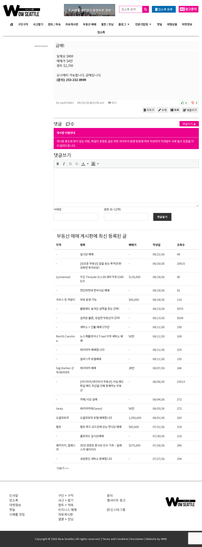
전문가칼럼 (141, 24)
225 (179, 349)
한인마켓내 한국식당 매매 (94, 290)
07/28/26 (159, 445)
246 (179, 368)
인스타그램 (117, 509)
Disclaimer (137, 539)
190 (179, 327)
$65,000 (134, 299)
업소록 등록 (165, 9)
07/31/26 (159, 427)
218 (179, 436)
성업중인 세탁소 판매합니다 (96, 458)
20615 (181, 263)
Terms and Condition (115, 539)
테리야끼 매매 (88, 368)
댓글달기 (162, 217)
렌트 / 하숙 (54, 24)
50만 (131, 336)
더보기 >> (63, 468)
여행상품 (172, 24)
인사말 (13, 495)
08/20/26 (159, 263)
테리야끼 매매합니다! (92, 349)
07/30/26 (159, 436)
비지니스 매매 (67, 509)
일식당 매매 (87, 254)
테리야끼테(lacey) (91, 408)
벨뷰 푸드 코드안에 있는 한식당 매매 (101, 427)
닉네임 (57, 209)
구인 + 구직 (66, 495)
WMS (164, 539)
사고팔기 (38, 24)
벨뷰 (58, 427)
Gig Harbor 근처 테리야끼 (65, 370)
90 (178, 277)
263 (179, 417)
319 (179, 427)
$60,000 (134, 427)
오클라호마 (62, 417)
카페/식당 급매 (88, 399)
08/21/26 (159, 254)
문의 (110, 495)
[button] (57, 163)
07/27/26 (159, 458)
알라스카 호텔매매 (90, 359)
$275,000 (134, 445)
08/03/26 (159, 408)
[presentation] (57, 163)
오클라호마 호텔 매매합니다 (96, 417)
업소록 (101, 32)
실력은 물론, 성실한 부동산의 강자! (100, 318)
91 (178, 290)
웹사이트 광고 (116, 500)
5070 (180, 308)
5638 (180, 318)
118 (179, 299)
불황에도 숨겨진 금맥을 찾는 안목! (99, 308)
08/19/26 (159, 277)
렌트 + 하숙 (66, 504)
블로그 (122, 24)
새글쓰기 (191, 110)
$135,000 (134, 277)
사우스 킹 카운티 (65, 299)
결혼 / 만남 (107, 24)
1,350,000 (135, 417)
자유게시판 (71, 24)
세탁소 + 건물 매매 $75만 (94, 327)
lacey (59, 408)
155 (179, 359)
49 (178, 254)
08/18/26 (159, 299)
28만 (131, 368)
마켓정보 (187, 24)
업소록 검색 (128, 9)
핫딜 (159, 24)
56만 (131, 408)
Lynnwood (63, 277)
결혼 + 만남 (66, 519)
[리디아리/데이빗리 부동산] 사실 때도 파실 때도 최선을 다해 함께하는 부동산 (102, 385)
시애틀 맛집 (17, 514)
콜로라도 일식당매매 (92, 436)
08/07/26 (159, 368)
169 (179, 336)
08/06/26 (159, 381)
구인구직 (23, 24)
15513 (181, 381)
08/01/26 (159, 417)
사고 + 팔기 (66, 500)
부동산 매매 (89, 24)
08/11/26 (159, 327)
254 (179, 458)
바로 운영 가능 (88, 299)
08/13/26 (159, 308)
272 (179, 399)
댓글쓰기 (187, 124)
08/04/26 (159, 399)
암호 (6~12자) (112, 209)
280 (179, 445)
